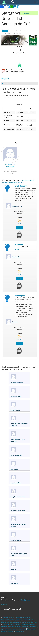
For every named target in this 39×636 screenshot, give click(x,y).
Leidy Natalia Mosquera (18, 497)
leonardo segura (16, 540)
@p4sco (4, 604)
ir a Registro (25, 13)
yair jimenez (14, 583)
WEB (18, 249)
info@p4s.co (25, 600)
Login (12, 624)
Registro (17, 624)
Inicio (5, 31)
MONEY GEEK (20, 295)
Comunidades (19, 631)
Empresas (5, 624)
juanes (11, 617)
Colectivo (5, 617)
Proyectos (11, 627)
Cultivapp (19, 244)
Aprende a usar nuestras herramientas (13, 629)
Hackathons (33, 627)
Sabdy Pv (15, 322)
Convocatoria (13, 31)
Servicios (34, 622)
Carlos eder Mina (16, 396)
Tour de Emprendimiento (23, 617)
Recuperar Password (28, 624)
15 (19, 50)
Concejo (25, 627)
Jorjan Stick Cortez (17, 455)
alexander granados (17, 382)
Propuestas (7, 33)
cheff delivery (21, 186)
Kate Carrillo (16, 257)
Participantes (17, 33)
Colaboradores (24, 31)
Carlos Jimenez (15, 410)
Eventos (4, 627)
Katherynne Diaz (17, 206)
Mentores (18, 627)
